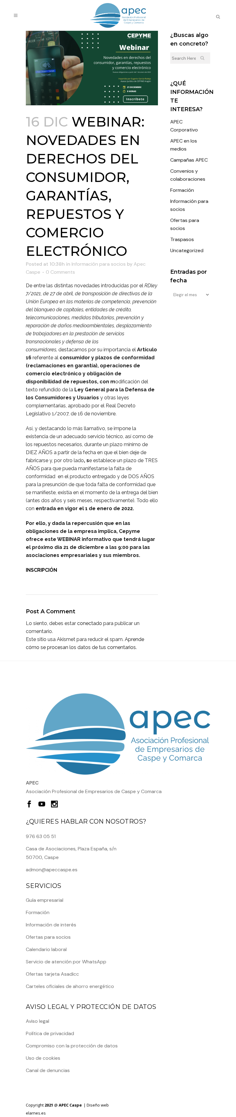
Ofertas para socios (48, 937)
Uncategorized (186, 250)
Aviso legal (37, 1021)
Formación (182, 190)
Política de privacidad (50, 1033)
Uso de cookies (43, 1058)
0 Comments (60, 272)
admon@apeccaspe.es (51, 869)
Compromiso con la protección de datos (72, 1045)
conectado (89, 623)
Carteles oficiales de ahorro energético (70, 986)
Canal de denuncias (48, 1070)
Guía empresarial (44, 900)
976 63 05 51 (41, 836)
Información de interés (51, 924)
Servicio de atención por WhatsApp (66, 961)
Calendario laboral (46, 949)
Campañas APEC (189, 160)
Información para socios (99, 264)
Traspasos (182, 239)
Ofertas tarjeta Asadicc (52, 974)
